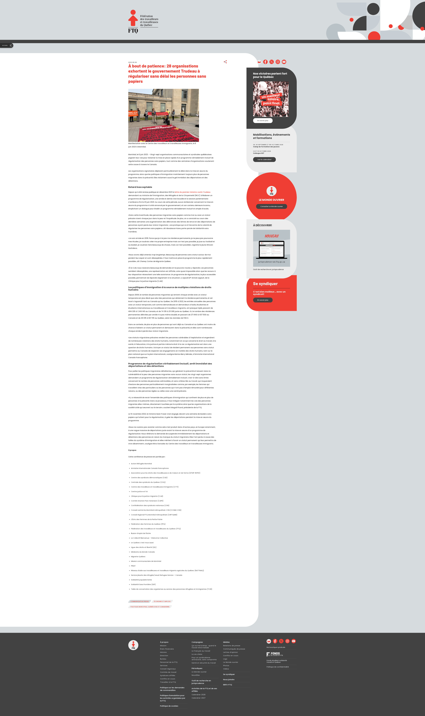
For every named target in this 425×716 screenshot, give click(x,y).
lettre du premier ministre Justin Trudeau (192, 192)
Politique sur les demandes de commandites (172, 689)
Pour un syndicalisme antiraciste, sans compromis (204, 658)
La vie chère (197, 654)
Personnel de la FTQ (169, 662)
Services (163, 665)
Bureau (163, 659)
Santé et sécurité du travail (204, 663)
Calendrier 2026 (199, 695)
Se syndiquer (229, 674)
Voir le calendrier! (264, 159)
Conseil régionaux (168, 669)
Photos (226, 665)
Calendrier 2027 (199, 698)
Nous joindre (228, 679)
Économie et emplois (162, 601)
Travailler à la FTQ (168, 682)
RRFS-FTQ (227, 684)
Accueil (5, 45)
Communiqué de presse (140, 601)
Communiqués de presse (234, 649)
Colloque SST (258, 153)
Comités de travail (168, 672)
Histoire (163, 652)
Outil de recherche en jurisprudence (201, 682)
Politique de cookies (169, 706)
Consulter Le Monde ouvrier (271, 206)
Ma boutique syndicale (276, 647)
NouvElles (196, 675)
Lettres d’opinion (230, 652)
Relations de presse (231, 646)
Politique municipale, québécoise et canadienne (150, 607)
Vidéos (226, 669)
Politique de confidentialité (278, 667)
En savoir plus (262, 120)
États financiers (167, 649)
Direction (164, 655)
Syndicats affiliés (167, 675)
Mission (163, 646)
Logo (225, 659)
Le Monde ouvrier (199, 672)
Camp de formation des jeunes (266, 147)
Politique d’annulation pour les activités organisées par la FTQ (172, 698)
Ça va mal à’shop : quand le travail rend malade (204, 647)
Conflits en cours (167, 679)
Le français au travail (201, 651)
